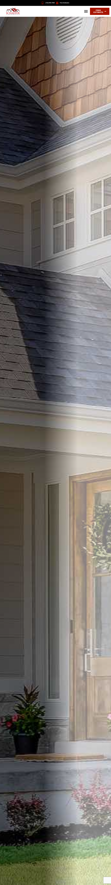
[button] (86, 11)
